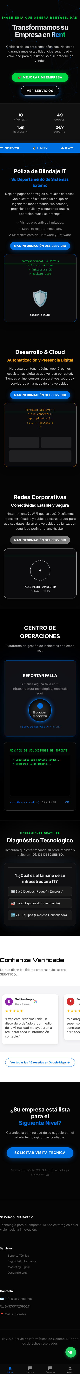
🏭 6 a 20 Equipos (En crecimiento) (35, 903)
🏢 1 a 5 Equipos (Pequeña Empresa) (37, 891)
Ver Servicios (40, 91)
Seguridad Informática (22, 1261)
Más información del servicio (40, 246)
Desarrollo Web (18, 1272)
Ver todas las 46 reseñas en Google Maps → (40, 1062)
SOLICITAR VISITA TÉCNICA (40, 1153)
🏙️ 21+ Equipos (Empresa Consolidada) (39, 915)
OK (67, 802)
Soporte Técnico (18, 1255)
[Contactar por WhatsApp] (70, 1352)
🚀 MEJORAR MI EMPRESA (40, 77)
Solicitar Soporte (40, 714)
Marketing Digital (19, 1267)
